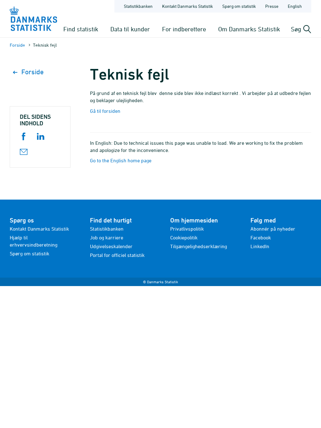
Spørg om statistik (239, 6)
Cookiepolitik (183, 237)
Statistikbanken (138, 6)
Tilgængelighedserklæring (198, 246)
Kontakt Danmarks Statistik (187, 6)
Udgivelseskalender (111, 246)
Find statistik (80, 29)
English (295, 6)
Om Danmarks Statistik (249, 29)
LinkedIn (259, 246)
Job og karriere (106, 237)
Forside (17, 45)
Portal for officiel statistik (117, 255)
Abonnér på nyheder (272, 229)
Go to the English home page (120, 160)
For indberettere (184, 29)
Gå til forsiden (105, 111)
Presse (271, 6)
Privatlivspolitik (187, 229)
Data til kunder (130, 29)
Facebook (260, 237)
